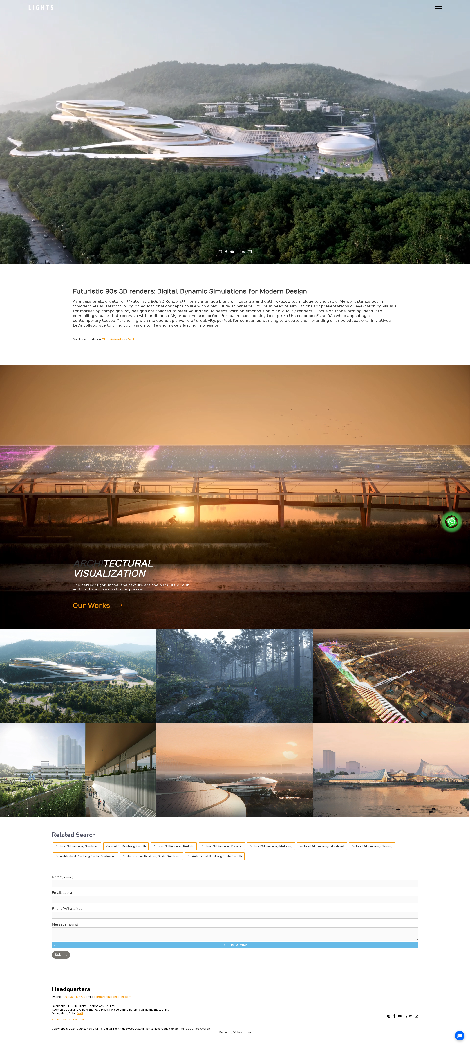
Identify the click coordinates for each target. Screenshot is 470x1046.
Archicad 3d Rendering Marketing (271, 846)
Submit (61, 955)
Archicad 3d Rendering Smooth (126, 846)
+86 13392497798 (73, 996)
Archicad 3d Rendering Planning (372, 846)
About (56, 1019)
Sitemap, (172, 1028)
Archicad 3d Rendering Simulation (77, 846)
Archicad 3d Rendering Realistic (173, 846)
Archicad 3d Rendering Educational (322, 846)
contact (78, 1019)
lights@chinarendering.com (112, 996)
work (66, 1019)
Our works (92, 606)
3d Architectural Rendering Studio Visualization (85, 856)
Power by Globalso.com (235, 1032)
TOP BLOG (186, 1028)
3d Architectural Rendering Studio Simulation (151, 856)
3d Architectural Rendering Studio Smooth (215, 856)
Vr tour (134, 339)
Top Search (202, 1028)
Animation (118, 339)
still (105, 339)
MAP (80, 1013)
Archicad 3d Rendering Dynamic (222, 846)
